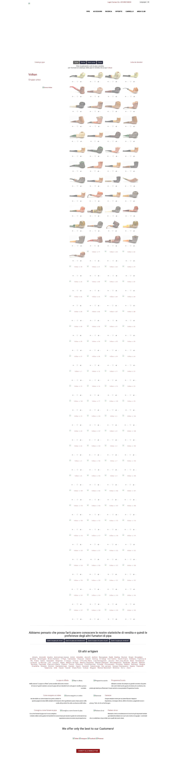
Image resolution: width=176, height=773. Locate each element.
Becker (124, 657)
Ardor (72, 657)
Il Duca (75, 661)
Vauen (61, 668)
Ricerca (108, 11)
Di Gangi (102, 659)
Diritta (83, 62)
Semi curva (91, 62)
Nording (34, 664)
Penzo (71, 664)
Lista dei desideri (136, 62)
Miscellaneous (116, 663)
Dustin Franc (123, 659)
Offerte (118, 11)
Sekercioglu (95, 666)
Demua (95, 659)
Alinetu (35, 657)
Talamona (48, 668)
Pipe (88, 11)
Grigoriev (59, 661)
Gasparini (50, 661)
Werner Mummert (104, 668)
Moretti (135, 663)
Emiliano (132, 659)
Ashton (95, 657)
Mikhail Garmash (101, 663)
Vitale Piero (76, 668)
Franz (36, 661)
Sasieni (71, 666)
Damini (88, 659)
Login (109, 2)
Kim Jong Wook (122, 661)
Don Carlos (112, 659)
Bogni (131, 657)
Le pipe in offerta (62, 680)
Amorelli (42, 657)
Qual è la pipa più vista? (55, 640)
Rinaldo (44, 666)
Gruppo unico (34, 79)
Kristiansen (140, 661)
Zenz (129, 668)
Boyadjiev (139, 657)
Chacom (80, 659)
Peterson (79, 664)
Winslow (116, 668)
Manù (62, 663)
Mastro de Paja (72, 663)
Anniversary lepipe (61, 657)
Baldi (111, 657)
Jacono (111, 661)
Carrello (130, 11)
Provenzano (109, 664)
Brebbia (33, 659)
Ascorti (87, 657)
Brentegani (42, 659)
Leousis (56, 663)
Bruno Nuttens (53, 659)
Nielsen (142, 663)
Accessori (97, 11)
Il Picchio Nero (86, 661)
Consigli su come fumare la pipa (45, 710)
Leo (49, 663)
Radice (127, 664)
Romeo (51, 666)
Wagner (93, 668)
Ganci (42, 661)
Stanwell (139, 666)
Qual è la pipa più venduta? (120, 640)
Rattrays (134, 664)
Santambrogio (61, 666)
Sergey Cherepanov (120, 666)
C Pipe (63, 659)
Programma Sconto (118, 680)
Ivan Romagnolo (100, 661)
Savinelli (85, 666)
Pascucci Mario (53, 664)
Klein (132, 661)
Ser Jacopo (106, 666)
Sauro (78, 666)
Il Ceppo (67, 661)
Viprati (67, 668)
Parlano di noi (113, 710)
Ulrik (55, 668)
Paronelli (42, 664)
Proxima (119, 664)
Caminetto (72, 659)
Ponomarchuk (90, 664)
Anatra (50, 657)
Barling (117, 657)
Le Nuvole (42, 663)
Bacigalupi (103, 657)
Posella (100, 664)
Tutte (76, 62)
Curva (100, 62)
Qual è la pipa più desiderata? (75, 640)
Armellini (79, 657)
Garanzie (108, 695)
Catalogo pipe (40, 62)
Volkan (109, 68)
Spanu (132, 666)
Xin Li (123, 668)
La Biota (33, 663)
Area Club (141, 11)
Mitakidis (126, 663)
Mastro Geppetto (87, 663)
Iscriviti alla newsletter (88, 751)
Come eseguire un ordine (52, 695)
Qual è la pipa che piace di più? (98, 640)
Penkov (65, 664)
